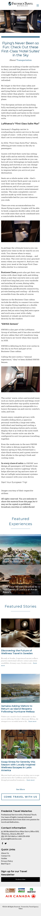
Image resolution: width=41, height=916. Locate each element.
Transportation (24, 60)
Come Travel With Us (20, 796)
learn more (32, 721)
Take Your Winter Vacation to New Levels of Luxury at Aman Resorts (20, 589)
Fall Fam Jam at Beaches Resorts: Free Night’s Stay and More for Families (19, 559)
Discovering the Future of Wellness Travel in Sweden (17, 652)
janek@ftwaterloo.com (12, 839)
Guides (4, 858)
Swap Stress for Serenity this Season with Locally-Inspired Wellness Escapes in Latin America (18, 766)
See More (20, 789)
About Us (5, 853)
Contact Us (5, 856)
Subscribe (20, 879)
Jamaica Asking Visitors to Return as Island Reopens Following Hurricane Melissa (18, 708)
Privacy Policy (7, 861)
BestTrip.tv (5, 864)
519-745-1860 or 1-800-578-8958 (17, 836)
